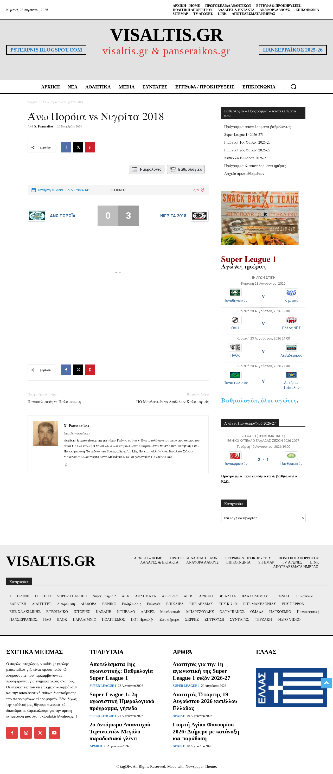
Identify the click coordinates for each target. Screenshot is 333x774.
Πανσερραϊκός (236, 464)
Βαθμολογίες (190, 169)
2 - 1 (263, 459)
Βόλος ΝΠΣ (291, 328)
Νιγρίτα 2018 (173, 215)
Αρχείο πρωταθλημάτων (244, 173)
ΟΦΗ (235, 328)
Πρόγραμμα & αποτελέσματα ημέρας (255, 165)
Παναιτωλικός (236, 383)
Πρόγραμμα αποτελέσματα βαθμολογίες (257, 126)
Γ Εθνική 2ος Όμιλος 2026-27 (247, 150)
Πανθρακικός (291, 464)
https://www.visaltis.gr (76, 433)
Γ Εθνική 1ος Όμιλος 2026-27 (247, 142)
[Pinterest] (90, 147)
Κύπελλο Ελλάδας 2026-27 (246, 157)
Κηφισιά (291, 300)
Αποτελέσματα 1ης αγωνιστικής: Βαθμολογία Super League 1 (121, 671)
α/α (196, 190)
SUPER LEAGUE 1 (102, 686)
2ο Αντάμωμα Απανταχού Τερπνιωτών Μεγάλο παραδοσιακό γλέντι (119, 731)
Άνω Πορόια (62, 215)
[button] (293, 86)
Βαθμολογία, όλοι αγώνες (259, 400)
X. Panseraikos (43, 126)
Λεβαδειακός (291, 355)
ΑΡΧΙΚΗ (95, 746)
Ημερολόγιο (151, 169)
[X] (78, 147)
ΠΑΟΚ (235, 355)
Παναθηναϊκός (236, 300)
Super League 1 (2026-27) (243, 134)
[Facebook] (66, 147)
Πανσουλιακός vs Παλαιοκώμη (54, 401)
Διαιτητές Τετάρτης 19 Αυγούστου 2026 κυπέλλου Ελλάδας (205, 701)
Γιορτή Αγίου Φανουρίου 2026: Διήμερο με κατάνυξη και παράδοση (206, 731)
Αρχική (32, 102)
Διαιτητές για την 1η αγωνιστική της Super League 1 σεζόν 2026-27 (201, 671)
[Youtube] (54, 733)
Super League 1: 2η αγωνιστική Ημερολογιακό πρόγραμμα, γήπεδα (121, 701)
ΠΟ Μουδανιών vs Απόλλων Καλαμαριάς (172, 401)
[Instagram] (26, 733)
